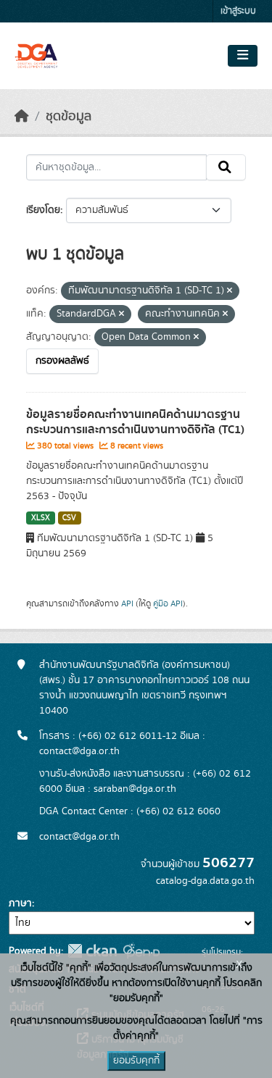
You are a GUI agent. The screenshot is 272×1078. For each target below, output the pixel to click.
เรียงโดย (43, 210)
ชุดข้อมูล (68, 116)
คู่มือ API (168, 603)
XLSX (40, 518)
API (127, 603)
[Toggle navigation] (242, 56)
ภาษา (20, 903)
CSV (69, 518)
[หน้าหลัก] (22, 116)
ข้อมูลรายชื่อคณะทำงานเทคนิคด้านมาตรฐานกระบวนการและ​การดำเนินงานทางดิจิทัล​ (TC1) (135, 422)
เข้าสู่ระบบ (238, 11)
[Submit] (226, 167)
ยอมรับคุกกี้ (136, 1060)
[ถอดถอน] (229, 291)
